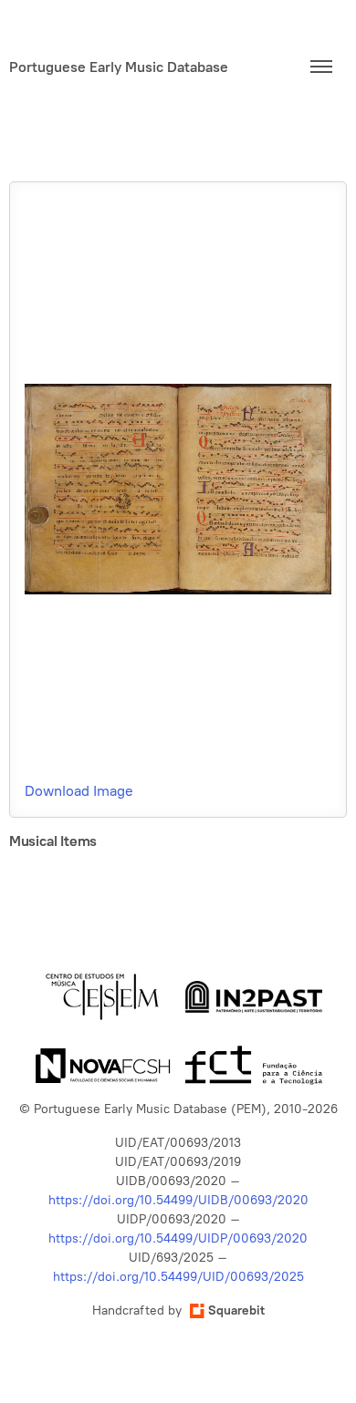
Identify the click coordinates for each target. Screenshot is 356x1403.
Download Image (79, 791)
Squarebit (236, 1310)
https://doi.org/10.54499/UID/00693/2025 (178, 1276)
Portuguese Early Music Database (118, 67)
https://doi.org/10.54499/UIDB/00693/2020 (178, 1200)
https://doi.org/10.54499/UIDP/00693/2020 (178, 1238)
